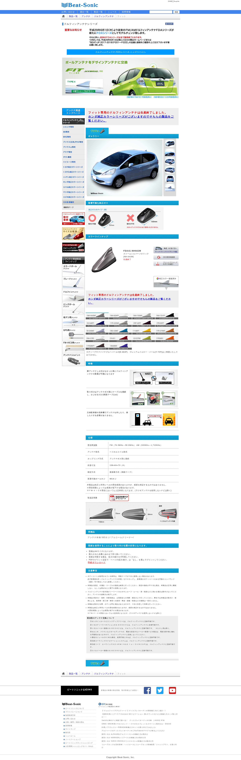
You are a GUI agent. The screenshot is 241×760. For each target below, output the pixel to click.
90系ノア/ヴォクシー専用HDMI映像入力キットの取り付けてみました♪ (129, 727)
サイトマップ (70, 729)
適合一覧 (84, 12)
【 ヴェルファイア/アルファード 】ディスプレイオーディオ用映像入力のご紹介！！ (134, 711)
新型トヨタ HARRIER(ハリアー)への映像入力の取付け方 (124, 737)
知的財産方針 (70, 715)
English (176, 1)
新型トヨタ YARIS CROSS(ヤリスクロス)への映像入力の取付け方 (128, 741)
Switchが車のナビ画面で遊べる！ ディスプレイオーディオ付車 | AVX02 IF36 (133, 720)
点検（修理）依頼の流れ (74, 722)
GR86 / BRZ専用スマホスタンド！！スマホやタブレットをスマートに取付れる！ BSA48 (136, 724)
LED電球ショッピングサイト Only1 (79, 746)
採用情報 (126, 12)
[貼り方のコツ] (73, 244)
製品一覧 (98, 12)
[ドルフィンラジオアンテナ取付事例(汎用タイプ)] (73, 214)
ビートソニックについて (74, 708)
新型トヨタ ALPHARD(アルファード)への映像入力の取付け (125, 734)
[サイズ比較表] (73, 229)
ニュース (112, 12)
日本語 (170, 1)
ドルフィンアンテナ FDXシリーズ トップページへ (120, 52)
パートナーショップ (73, 739)
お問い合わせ (70, 719)
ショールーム (70, 736)
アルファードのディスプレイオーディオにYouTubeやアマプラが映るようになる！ (134, 731)
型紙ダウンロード (97, 562)
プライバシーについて (73, 712)
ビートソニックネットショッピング (79, 743)
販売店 (68, 732)
